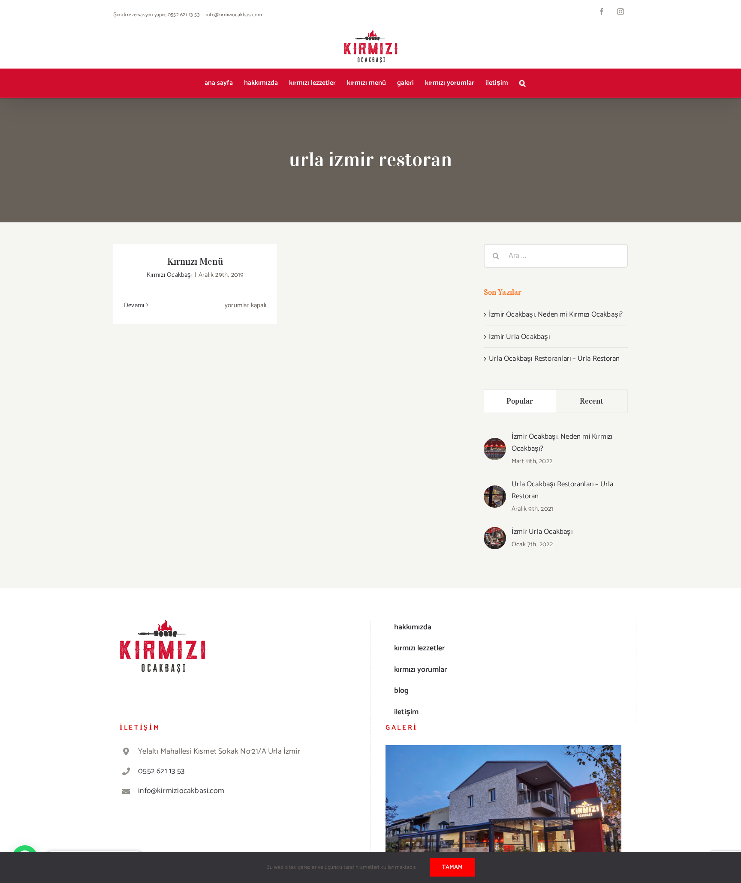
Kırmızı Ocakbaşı (170, 274)
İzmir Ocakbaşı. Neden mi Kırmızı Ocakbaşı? (556, 314)
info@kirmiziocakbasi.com (234, 15)
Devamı (134, 305)
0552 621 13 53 (161, 771)
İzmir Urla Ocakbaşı (519, 337)
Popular (519, 401)
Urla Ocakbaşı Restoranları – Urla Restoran (554, 359)
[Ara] (522, 83)
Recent (591, 401)
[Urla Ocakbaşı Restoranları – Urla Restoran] (495, 492)
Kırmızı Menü (195, 261)
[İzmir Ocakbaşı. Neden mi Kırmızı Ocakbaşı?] (495, 444)
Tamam (452, 867)
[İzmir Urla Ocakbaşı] (495, 533)
